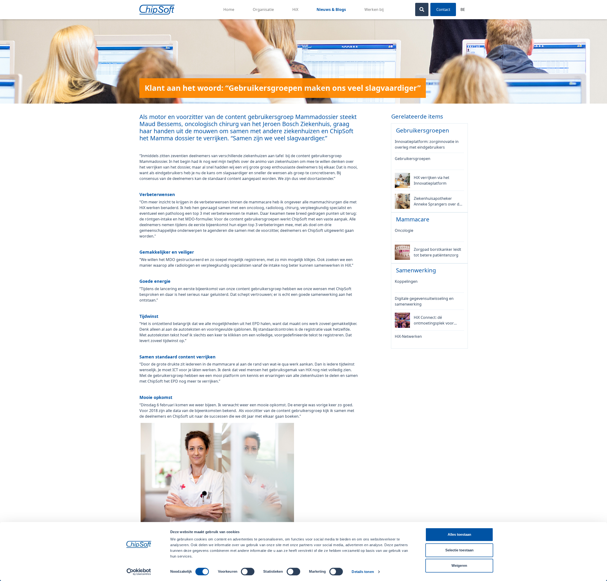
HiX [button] (295, 9)
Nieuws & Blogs (331, 9)
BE (462, 9)
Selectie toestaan (459, 550)
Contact (443, 9)
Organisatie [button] (263, 9)
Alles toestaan (459, 534)
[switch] (247, 571)
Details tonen (363, 572)
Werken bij (374, 9)
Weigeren (459, 565)
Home (228, 9)
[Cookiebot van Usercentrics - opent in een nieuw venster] (139, 571)
